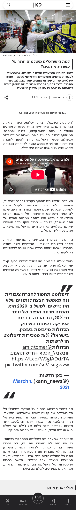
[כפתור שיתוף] (6, 97)
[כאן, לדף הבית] (37, 5)
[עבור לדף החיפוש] (8, 5)
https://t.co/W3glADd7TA (40, 359)
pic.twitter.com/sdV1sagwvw (37, 365)
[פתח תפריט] (68, 5)
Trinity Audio (41, 113)
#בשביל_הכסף (54, 353)
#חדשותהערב (24, 353)
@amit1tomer (37, 347)
